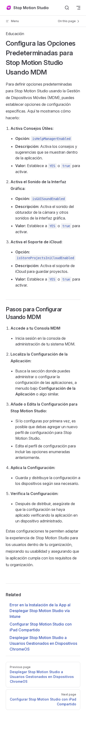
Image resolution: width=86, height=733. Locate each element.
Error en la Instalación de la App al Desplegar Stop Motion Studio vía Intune (40, 610)
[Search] (67, 7)
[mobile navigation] (78, 7)
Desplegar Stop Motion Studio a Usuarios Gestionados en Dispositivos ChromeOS (43, 643)
